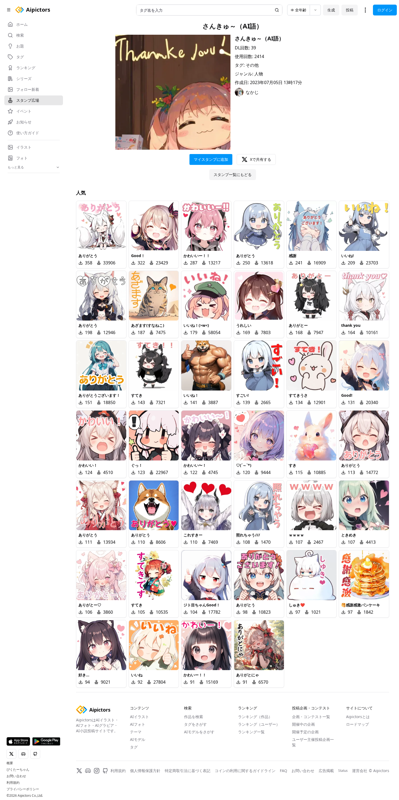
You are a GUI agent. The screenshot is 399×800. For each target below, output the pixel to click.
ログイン (384, 9)
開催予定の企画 (305, 731)
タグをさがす (195, 724)
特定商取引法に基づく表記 (187, 770)
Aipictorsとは (358, 716)
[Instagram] (96, 770)
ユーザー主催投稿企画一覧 (313, 742)
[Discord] (88, 770)
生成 (331, 9)
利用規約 (13, 782)
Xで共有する (260, 159)
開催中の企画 (303, 724)
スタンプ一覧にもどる (233, 174)
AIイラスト (139, 716)
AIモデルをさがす (199, 731)
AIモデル (137, 739)
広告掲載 (326, 770)
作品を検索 (193, 716)
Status (343, 771)
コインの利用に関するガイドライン (245, 770)
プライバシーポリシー (23, 789)
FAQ (283, 770)
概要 (10, 763)
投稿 (349, 9)
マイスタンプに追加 (211, 159)
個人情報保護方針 (145, 770)
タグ (134, 747)
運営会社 (359, 770)
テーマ (135, 731)
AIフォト (137, 724)
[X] (79, 770)
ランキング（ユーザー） (259, 724)
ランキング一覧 (251, 731)
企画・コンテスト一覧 (311, 716)
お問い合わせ (16, 776)
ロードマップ (357, 724)
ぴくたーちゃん (18, 769)
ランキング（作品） (255, 716)
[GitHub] (105, 770)
